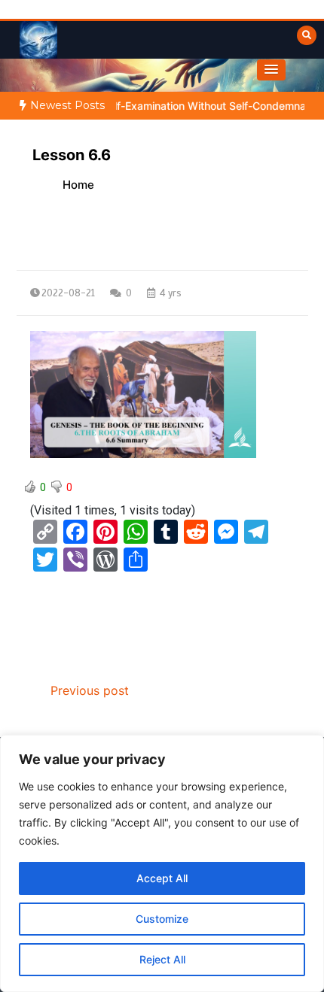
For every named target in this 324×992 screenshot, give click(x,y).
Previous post (89, 690)
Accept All (162, 878)
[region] (162, 863)
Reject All (162, 959)
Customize (162, 918)
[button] (271, 69)
